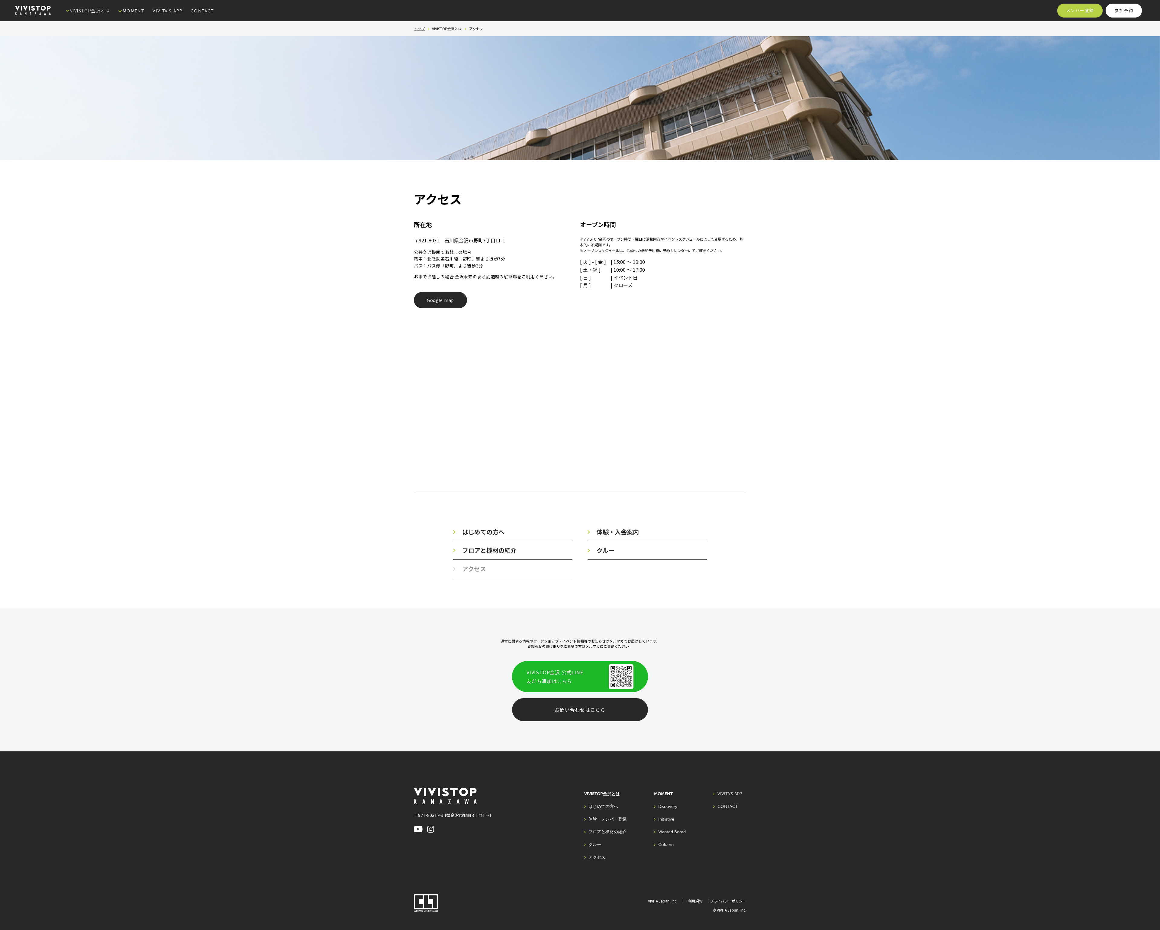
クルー (605, 550)
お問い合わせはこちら (580, 709)
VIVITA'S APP (167, 11)
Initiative (666, 819)
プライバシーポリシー (728, 900)
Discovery (667, 807)
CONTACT (202, 11)
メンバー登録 (1080, 10)
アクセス (596, 857)
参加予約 (1123, 10)
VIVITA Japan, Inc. (662, 900)
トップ (419, 28)
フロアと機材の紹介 (489, 550)
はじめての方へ (483, 531)
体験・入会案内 (618, 531)
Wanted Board (672, 832)
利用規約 (695, 900)
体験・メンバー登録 (607, 819)
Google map (440, 300)
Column (666, 845)
